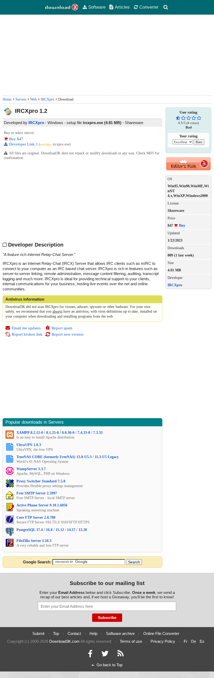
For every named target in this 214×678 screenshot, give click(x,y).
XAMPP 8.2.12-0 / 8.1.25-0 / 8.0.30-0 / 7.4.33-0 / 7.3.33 (59, 433)
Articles (122, 7)
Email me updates (26, 328)
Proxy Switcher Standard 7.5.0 (40, 481)
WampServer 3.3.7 (31, 469)
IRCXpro (47, 99)
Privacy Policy (163, 641)
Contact (74, 633)
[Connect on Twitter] (105, 655)
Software (96, 7)
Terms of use (131, 641)
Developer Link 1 (24, 144)
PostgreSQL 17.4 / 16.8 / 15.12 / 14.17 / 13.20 (51, 530)
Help (93, 633)
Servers (20, 99)
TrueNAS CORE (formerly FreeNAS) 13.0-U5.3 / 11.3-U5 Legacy (67, 457)
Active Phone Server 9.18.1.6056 (41, 505)
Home (7, 99)
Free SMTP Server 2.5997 (36, 493)
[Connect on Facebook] (90, 655)
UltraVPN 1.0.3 (28, 445)
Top (56, 633)
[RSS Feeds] (120, 655)
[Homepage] (62, 7)
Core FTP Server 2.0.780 (35, 517)
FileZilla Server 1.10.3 (33, 541)
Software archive (120, 633)
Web (33, 99)
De (193, 641)
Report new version (68, 334)
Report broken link (27, 334)
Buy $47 (16, 139)
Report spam (62, 328)
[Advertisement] (107, 55)
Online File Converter (161, 633)
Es (202, 641)
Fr (185, 641)
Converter (149, 7)
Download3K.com (64, 641)
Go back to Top (109, 665)
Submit (38, 633)
